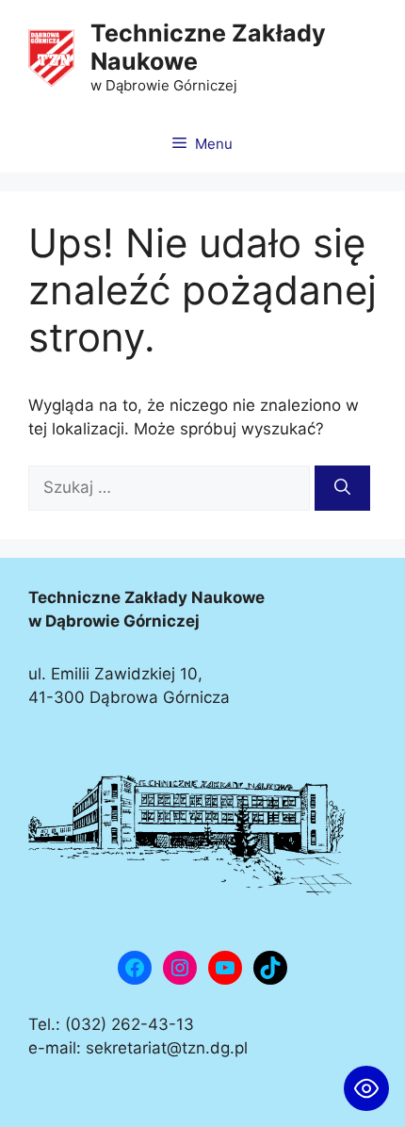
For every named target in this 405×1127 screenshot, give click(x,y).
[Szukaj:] (171, 487)
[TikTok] (270, 968)
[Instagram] (180, 968)
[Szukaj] (342, 488)
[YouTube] (225, 968)
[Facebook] (135, 968)
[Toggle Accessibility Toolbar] (366, 1088)
